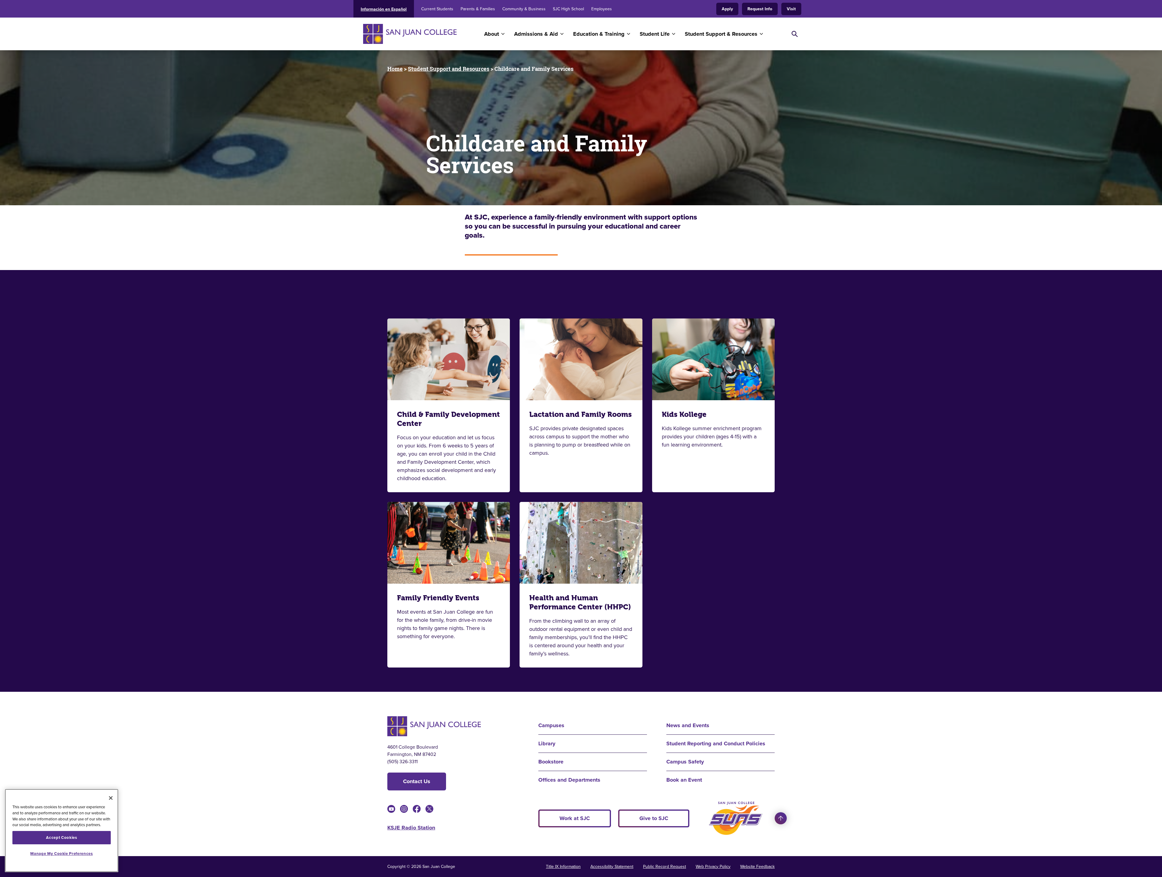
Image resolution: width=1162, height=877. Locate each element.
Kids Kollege (684, 414)
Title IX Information (563, 866)
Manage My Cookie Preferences (61, 853)
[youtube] (391, 809)
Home (395, 68)
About (491, 34)
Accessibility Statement (611, 866)
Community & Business (524, 9)
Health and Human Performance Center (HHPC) (580, 602)
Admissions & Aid (536, 34)
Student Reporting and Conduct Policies (715, 743)
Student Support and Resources (448, 68)
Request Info (759, 9)
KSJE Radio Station (411, 828)
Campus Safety (685, 762)
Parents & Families (478, 9)
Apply (727, 9)
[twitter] (429, 809)
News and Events (687, 725)
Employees (601, 9)
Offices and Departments (569, 780)
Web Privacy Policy (713, 866)
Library (546, 743)
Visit (791, 9)
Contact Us (416, 781)
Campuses (551, 725)
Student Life (655, 34)
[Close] (110, 798)
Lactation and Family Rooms (580, 414)
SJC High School (568, 9)
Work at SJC (575, 818)
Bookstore (550, 762)
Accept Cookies (61, 837)
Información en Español (384, 9)
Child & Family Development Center (448, 419)
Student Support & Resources (721, 34)
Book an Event (684, 780)
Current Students (437, 9)
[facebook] (417, 809)
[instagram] (404, 809)
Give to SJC (653, 818)
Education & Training (599, 34)
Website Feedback (757, 866)
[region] (61, 830)
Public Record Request (664, 866)
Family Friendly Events (438, 598)
